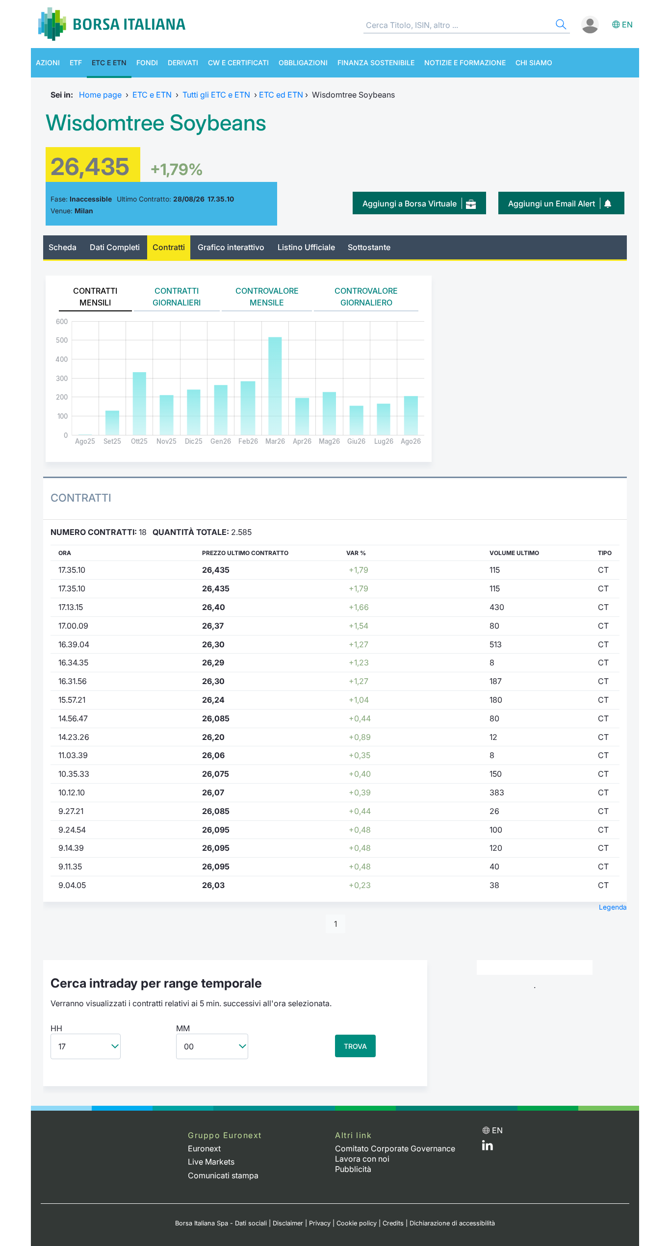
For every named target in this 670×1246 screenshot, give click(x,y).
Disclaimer (288, 1223)
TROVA (355, 1046)
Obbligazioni (303, 62)
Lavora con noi (362, 1159)
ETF (76, 62)
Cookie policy (356, 1223)
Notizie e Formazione (465, 62)
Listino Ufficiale (306, 247)
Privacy (320, 1223)
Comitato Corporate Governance (395, 1148)
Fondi (147, 62)
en (627, 24)
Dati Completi (115, 247)
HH (56, 1028)
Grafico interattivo (231, 247)
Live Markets (211, 1162)
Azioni (48, 62)
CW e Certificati (238, 62)
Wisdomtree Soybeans (156, 122)
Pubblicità (353, 1169)
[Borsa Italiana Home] (111, 24)
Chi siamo (533, 62)
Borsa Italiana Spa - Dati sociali (221, 1223)
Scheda (63, 247)
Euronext (204, 1148)
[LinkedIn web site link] (487, 1147)
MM (183, 1028)
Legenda (613, 907)
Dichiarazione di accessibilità (452, 1223)
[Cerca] (560, 25)
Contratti (169, 247)
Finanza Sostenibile (375, 62)
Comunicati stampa (223, 1175)
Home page (100, 95)
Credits (393, 1223)
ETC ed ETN (281, 95)
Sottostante (369, 247)
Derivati (183, 62)
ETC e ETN (109, 62)
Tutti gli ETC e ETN (216, 95)
